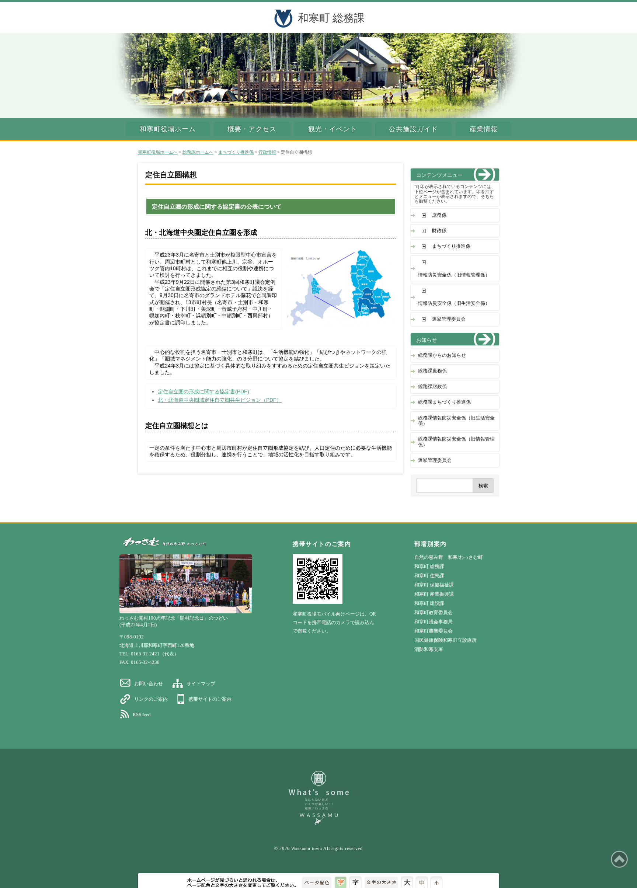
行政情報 (267, 152)
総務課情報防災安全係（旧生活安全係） (456, 420)
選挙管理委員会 (449, 319)
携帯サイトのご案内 (210, 699)
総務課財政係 (432, 386)
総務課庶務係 (432, 370)
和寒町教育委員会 (433, 612)
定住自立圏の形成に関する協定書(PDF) (203, 391)
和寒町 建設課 (429, 603)
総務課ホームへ (197, 152)
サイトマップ (201, 683)
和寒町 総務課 (331, 18)
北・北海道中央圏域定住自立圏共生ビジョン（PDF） (220, 400)
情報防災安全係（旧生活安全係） (454, 303)
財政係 (439, 230)
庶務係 (439, 215)
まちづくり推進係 (236, 152)
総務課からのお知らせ (442, 355)
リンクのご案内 (151, 699)
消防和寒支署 (428, 649)
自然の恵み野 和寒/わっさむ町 (448, 557)
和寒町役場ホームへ (158, 152)
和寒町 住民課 (429, 575)
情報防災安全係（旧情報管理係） (454, 275)
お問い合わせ (148, 683)
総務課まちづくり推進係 (444, 402)
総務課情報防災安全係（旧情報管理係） (456, 441)
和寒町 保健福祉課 (434, 585)
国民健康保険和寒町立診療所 (445, 640)
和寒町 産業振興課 (434, 594)
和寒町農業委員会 (433, 631)
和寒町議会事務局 (433, 621)
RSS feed (142, 714)
